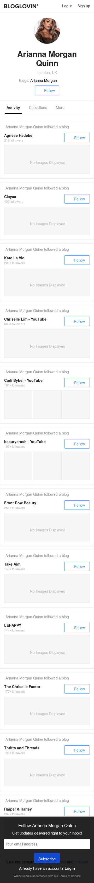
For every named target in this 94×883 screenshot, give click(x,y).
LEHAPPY (12, 625)
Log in (67, 5)
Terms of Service (70, 876)
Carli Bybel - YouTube (23, 380)
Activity (13, 107)
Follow (49, 90)
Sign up (84, 5)
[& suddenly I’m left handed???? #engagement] (47, 404)
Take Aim (12, 564)
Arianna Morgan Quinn (24, 126)
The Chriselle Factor (22, 686)
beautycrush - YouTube (25, 441)
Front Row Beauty (20, 502)
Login (69, 868)
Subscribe (47, 858)
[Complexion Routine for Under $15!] (18, 404)
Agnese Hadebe (18, 135)
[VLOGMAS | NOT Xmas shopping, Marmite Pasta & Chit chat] (47, 466)
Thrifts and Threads (21, 747)
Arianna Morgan (43, 80)
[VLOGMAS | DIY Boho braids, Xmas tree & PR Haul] (75, 466)
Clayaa (10, 196)
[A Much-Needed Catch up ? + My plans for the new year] (18, 466)
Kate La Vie (14, 257)
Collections (38, 107)
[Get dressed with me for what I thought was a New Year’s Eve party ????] (75, 404)
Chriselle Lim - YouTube (25, 319)
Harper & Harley (18, 809)
